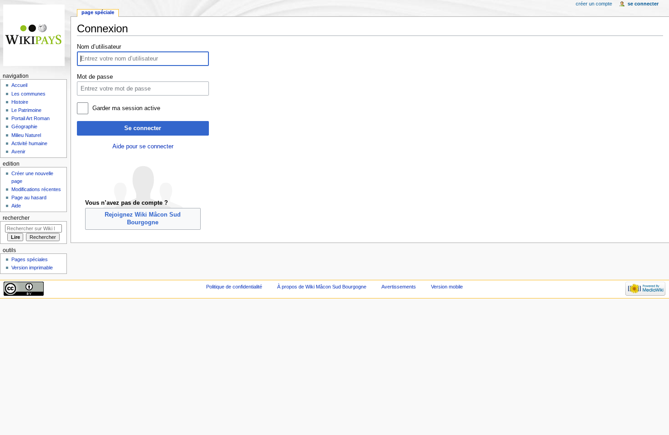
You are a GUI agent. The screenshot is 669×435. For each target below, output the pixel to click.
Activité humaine (29, 143)
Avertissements (398, 286)
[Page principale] (35, 35)
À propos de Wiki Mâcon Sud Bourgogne (321, 286)
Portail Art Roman (30, 118)
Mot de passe (95, 77)
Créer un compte (594, 3)
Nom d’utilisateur (99, 47)
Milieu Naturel (26, 135)
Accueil (19, 85)
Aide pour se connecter (142, 146)
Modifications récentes (36, 189)
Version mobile (447, 286)
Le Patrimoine (26, 110)
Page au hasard (28, 197)
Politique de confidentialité (234, 286)
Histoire (19, 102)
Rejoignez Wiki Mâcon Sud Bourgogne (143, 218)
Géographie (24, 126)
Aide (16, 205)
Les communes (28, 93)
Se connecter (142, 128)
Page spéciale (97, 12)
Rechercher (16, 218)
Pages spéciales (29, 259)
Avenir (18, 151)
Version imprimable (32, 267)
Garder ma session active (126, 108)
